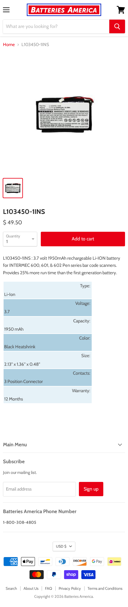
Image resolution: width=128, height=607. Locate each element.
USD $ (61, 546)
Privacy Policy (70, 588)
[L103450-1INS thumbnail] (12, 188)
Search (11, 588)
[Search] (117, 26)
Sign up (91, 489)
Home (9, 44)
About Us (31, 588)
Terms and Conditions (105, 588)
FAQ (48, 588)
